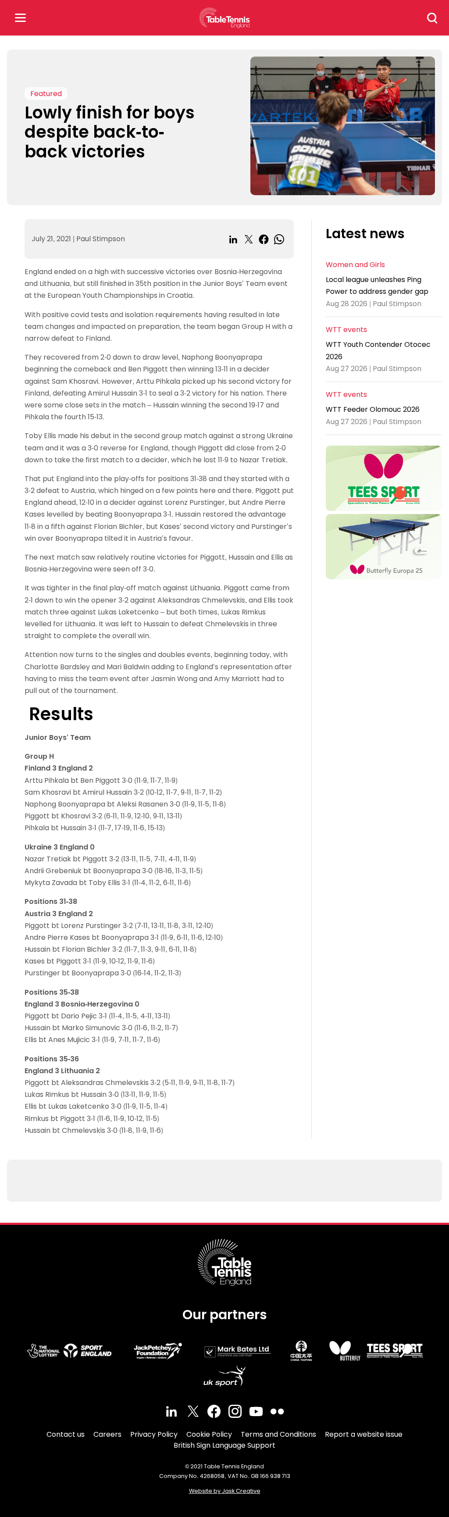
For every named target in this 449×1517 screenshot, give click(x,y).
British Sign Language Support (224, 1445)
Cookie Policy (209, 1434)
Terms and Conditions (278, 1434)
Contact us (65, 1434)
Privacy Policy (154, 1434)
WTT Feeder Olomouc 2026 (373, 409)
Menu (20, 18)
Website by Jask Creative (224, 1491)
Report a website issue (364, 1434)
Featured (46, 94)
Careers (107, 1434)
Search (432, 18)
